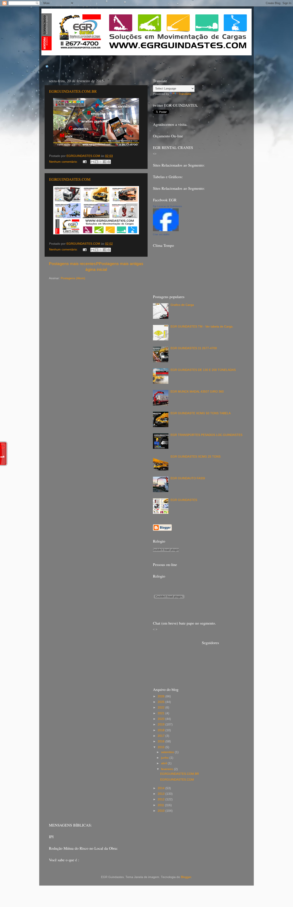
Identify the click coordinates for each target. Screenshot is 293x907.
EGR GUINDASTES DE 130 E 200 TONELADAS (203, 370)
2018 (161, 730)
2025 (161, 702)
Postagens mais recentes (72, 263)
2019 (161, 724)
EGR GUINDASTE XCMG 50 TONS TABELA (201, 413)
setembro (168, 752)
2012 (161, 799)
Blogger (186, 877)
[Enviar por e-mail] (92, 162)
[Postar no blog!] (96, 162)
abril (164, 763)
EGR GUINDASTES (184, 500)
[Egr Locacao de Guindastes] (166, 230)
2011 (161, 805)
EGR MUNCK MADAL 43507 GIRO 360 (197, 391)
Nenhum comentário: (64, 161)
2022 (161, 707)
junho (165, 757)
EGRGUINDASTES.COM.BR (73, 91)
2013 (161, 793)
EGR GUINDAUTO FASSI (188, 478)
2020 (161, 718)
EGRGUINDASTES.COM (70, 179)
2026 (161, 696)
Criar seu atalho (161, 234)
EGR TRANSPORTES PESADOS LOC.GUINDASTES (206, 435)
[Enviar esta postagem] (85, 161)
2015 (161, 747)
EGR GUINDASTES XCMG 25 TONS (196, 456)
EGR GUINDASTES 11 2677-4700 (194, 348)
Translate (184, 94)
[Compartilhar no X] (100, 162)
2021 (161, 713)
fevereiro (167, 769)
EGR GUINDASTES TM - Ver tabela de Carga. (202, 326)
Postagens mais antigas (121, 263)
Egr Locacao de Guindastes (167, 206)
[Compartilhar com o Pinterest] (109, 162)
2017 (161, 735)
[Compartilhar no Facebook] (105, 162)
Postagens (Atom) (73, 278)
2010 (161, 810)
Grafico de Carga (182, 304)
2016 (161, 741)
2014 (161, 788)
